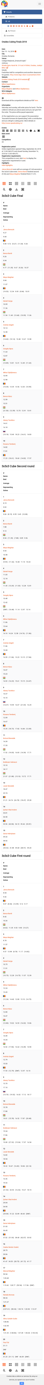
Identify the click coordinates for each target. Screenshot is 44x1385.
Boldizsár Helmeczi (10, 762)
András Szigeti (8, 325)
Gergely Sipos (8, 349)
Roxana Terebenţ (9, 444)
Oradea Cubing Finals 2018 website (14, 79)
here (36, 100)
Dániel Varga (7, 301)
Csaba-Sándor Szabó (11, 1247)
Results (9, 12)
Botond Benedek (9, 738)
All (9, 21)
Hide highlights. (7, 165)
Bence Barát (22, 172)
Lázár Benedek (8, 786)
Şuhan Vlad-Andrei (10, 810)
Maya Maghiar (7, 89)
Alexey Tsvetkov (9, 420)
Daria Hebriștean (9, 834)
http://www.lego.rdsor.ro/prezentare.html (25, 75)
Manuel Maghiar (9, 1271)
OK (22, 1383)
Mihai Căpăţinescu (22, 89)
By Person (11, 31)
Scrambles (10, 36)
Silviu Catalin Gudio (10, 1319)
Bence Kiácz (7, 396)
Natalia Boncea (8, 1295)
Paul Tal (6, 1342)
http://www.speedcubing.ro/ (12, 123)
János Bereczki (7, 169)
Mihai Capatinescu (8, 84)
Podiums (11, 17)
